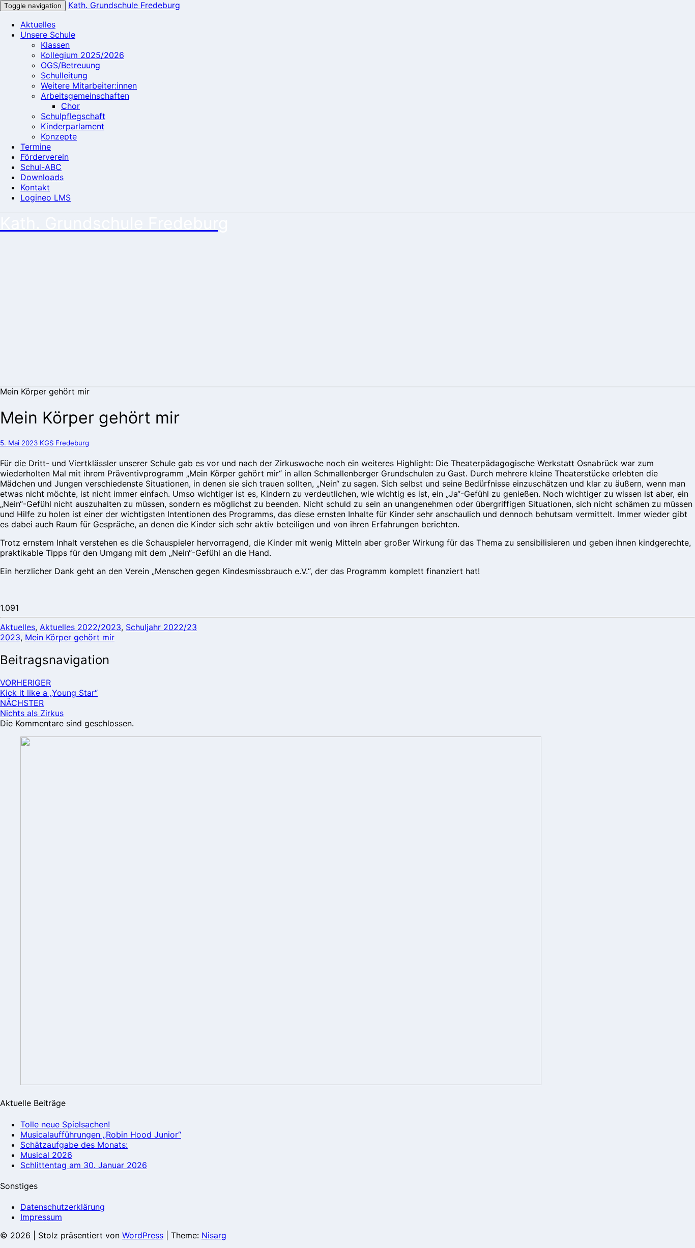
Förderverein (44, 157)
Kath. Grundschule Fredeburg (124, 5)
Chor (70, 106)
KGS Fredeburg (64, 443)
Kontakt (35, 187)
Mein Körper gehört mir (69, 637)
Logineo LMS (45, 197)
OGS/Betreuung (70, 65)
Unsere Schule (47, 35)
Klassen (55, 45)
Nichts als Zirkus (32, 708)
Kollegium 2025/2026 (82, 55)
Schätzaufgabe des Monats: (74, 1145)
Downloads (42, 177)
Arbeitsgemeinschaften (85, 96)
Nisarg (213, 1235)
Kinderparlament (72, 126)
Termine (35, 146)
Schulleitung (64, 75)
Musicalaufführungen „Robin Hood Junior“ (100, 1134)
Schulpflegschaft (73, 116)
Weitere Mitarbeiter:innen (89, 85)
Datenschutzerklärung (62, 1207)
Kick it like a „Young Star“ (49, 687)
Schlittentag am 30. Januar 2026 (83, 1165)
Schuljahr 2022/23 (161, 627)
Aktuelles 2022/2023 (80, 627)
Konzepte (59, 136)
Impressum (41, 1217)
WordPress (142, 1235)
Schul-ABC (41, 167)
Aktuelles (37, 24)
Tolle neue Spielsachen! (65, 1124)
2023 (10, 637)
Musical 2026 (46, 1155)
